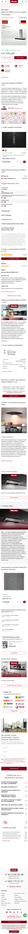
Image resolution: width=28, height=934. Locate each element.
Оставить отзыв (14, 258)
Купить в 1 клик (7, 57)
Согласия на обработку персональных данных (16, 929)
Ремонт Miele (17, 897)
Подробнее (14, 653)
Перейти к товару (7, 371)
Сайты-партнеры (5, 903)
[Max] (7, 912)
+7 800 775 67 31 (14, 881)
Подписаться (14, 768)
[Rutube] (10, 912)
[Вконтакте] (14, 912)
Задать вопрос (14, 396)
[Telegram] (21, 912)
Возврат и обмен (18, 899)
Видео (3, 901)
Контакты (3, 905)
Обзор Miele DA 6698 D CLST (15, 108)
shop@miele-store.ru (14, 917)
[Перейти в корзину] (26, 1)
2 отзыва (11, 17)
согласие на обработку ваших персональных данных (13, 927)
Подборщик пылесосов (20, 901)
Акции (2, 895)
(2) (25, 153)
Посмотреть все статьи (14, 685)
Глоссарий (4, 899)
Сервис (16, 895)
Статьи (3, 897)
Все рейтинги (14, 497)
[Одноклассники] (17, 912)
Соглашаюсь (14, 931)
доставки (7, 66)
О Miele (3, 893)
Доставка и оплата (19, 893)
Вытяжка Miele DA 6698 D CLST (9, 272)
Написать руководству (14, 922)
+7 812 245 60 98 (14, 874)
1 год (20, 66)
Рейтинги (16, 903)
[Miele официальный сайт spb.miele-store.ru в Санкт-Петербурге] (14, 1)
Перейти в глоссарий (6, 460)
